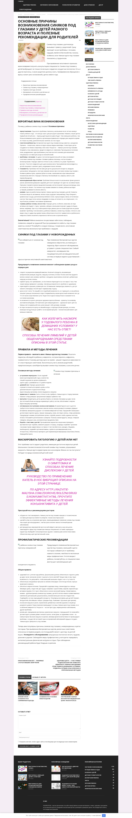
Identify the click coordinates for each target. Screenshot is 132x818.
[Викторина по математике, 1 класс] (89, 25)
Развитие (91, 129)
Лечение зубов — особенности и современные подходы (26, 698)
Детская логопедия (94, 99)
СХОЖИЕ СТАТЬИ (24, 677)
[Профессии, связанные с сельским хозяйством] (89, 51)
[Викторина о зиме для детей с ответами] (89, 33)
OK (104, 815)
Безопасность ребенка (95, 88)
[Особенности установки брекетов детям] (49, 688)
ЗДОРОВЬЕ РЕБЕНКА (29, 5)
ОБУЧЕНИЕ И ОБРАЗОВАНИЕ (49, 5)
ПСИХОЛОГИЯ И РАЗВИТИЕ (71, 5)
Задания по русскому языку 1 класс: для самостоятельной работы (71, 785)
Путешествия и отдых (95, 77)
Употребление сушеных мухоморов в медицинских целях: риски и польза (70, 698)
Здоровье (91, 126)
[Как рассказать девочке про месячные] (55, 769)
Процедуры (91, 112)
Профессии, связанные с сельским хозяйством (103, 49)
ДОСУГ (101, 5)
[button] (112, 5)
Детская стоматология (96, 102)
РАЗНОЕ (88, 147)
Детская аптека (93, 96)
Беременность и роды (95, 91)
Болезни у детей (41, 14)
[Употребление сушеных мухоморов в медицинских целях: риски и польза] (71, 688)
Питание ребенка (93, 107)
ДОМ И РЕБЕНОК (89, 5)
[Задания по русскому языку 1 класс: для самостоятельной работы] (55, 786)
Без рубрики (90, 64)
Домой (20, 14)
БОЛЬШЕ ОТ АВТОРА (39, 677)
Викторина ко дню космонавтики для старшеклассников (102, 41)
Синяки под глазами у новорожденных (32, 108)
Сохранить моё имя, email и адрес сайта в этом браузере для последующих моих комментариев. (48, 741)
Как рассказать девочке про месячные (70, 767)
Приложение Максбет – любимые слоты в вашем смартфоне (31, 661)
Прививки (91, 110)
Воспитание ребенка (95, 139)
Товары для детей (94, 72)
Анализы (91, 85)
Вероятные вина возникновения (30, 105)
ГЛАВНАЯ (20, 1)
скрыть (38, 101)
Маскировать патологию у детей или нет (33, 112)
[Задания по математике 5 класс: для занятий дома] (55, 777)
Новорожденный (94, 104)
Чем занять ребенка (94, 80)
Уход (89, 131)
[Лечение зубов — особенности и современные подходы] (28, 688)
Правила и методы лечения (28, 110)
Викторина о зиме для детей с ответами (103, 32)
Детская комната (94, 69)
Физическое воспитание (96, 115)
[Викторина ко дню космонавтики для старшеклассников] (89, 42)
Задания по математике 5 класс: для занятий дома (70, 776)
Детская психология (95, 142)
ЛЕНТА (88, 118)
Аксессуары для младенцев (97, 123)
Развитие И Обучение (95, 145)
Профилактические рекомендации (31, 115)
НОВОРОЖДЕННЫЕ (25, 9)
